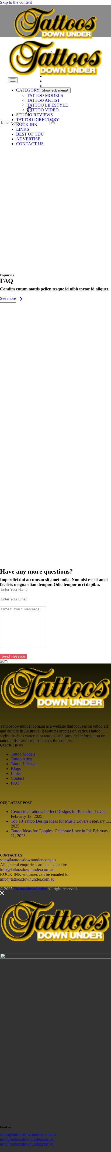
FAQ (15, 783)
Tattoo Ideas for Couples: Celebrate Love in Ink (51, 831)
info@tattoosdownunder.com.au (27, 869)
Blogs (16, 768)
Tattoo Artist (21, 759)
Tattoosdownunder (30, 889)
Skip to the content (16, 2)
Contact (17, 778)
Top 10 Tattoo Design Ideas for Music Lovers (49, 821)
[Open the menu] (13, 80)
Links (15, 773)
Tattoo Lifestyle (24, 763)
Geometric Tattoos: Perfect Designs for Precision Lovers (58, 811)
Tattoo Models (23, 754)
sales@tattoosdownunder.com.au (28, 860)
